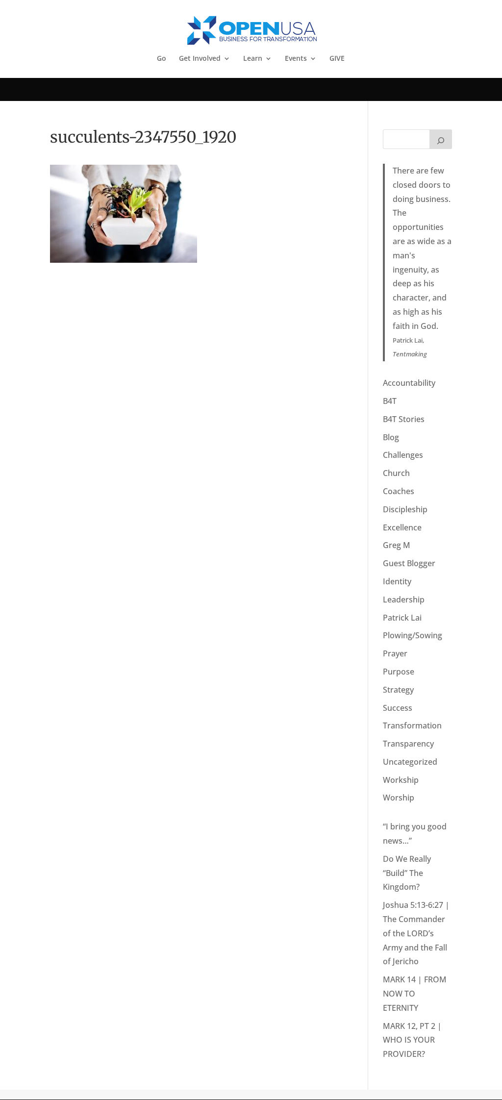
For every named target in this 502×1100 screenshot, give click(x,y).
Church (396, 473)
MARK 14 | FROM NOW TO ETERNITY (415, 993)
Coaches (398, 491)
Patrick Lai (402, 617)
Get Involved (200, 59)
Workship (401, 780)
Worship (398, 797)
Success (397, 707)
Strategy (398, 689)
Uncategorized (410, 761)
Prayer (395, 653)
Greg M (396, 545)
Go (161, 59)
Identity (397, 581)
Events (296, 59)
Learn (252, 59)
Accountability (409, 382)
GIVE (337, 59)
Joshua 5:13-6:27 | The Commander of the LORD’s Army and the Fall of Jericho (416, 933)
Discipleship (405, 509)
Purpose (398, 671)
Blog (391, 437)
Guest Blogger (409, 563)
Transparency (408, 743)
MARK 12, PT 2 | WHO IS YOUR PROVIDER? (412, 1040)
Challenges (403, 455)
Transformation (412, 725)
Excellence (402, 527)
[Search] (440, 139)
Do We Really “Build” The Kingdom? (407, 873)
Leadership (404, 599)
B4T (390, 401)
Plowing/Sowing (412, 635)
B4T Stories (404, 419)
